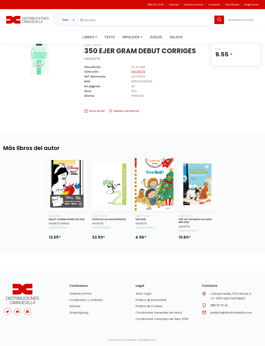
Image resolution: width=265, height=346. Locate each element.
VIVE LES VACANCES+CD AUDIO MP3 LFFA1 (195, 221)
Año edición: (92, 67)
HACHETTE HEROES (59, 223)
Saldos (176, 37)
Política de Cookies (149, 306)
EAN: (87, 81)
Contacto (214, 4)
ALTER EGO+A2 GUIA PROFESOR (109, 219)
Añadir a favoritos (126, 111)
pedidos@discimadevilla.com (231, 313)
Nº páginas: (92, 86)
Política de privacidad (151, 300)
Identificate (232, 4)
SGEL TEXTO (93, 45)
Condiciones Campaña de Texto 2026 (162, 319)
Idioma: (89, 96)
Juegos (156, 37)
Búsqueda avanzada (241, 19)
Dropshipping (78, 313)
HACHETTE (92, 59)
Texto (109, 37)
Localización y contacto (86, 300)
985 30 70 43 (156, 4)
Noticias (174, 4)
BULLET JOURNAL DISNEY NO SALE (67, 219)
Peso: (88, 91)
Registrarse (251, 4)
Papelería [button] (130, 37)
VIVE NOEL (140, 219)
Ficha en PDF (97, 111)
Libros (88, 37)
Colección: (91, 71)
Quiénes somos (193, 4)
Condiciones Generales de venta (159, 313)
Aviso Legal (143, 293)
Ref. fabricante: (95, 76)
